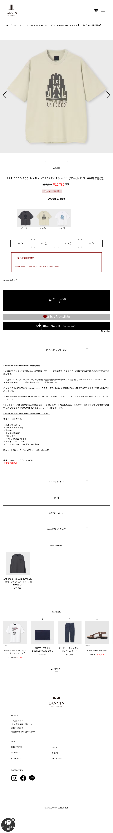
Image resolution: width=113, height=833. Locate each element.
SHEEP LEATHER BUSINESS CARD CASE (42, 649)
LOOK (55, 747)
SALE (7, 25)
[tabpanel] (56, 96)
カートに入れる (59, 300)
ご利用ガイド (17, 720)
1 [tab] (41, 161)
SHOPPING (16, 747)
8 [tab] (71, 161)
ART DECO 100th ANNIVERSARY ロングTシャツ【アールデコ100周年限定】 (18, 582)
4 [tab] (54, 161)
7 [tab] (67, 161)
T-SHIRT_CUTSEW (30, 25)
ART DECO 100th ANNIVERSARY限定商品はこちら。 (26, 413)
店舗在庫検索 (9, 280)
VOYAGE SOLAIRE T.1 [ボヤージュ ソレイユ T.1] (15, 651)
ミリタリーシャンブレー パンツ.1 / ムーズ (70, 649)
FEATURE (15, 753)
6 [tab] (63, 161)
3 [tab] (49, 161)
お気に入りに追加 (58, 316)
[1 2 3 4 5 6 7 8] (56, 101)
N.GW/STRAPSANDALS (97, 650)
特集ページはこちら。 (13, 419)
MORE (57, 669)
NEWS (55, 753)
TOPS (16, 25)
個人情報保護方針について (23, 724)
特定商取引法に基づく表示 (23, 731)
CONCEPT (16, 758)
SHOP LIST (57, 759)
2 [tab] (45, 161)
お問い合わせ (17, 727)
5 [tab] (58, 161)
